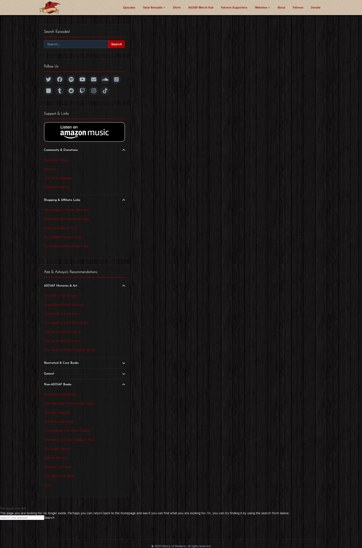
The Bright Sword (56, 449)
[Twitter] (48, 79)
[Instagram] (93, 90)
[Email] (93, 79)
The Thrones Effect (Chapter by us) (70, 350)
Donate (316, 7)
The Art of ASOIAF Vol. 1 (62, 332)
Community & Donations (61, 150)
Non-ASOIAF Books (57, 384)
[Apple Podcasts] (116, 79)
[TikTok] (105, 90)
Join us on (58, 178)
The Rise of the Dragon (60, 296)
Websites (261, 7)
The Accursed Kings (58, 421)
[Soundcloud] (105, 79)
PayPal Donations (56, 187)
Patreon (298, 7)
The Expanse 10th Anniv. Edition (67, 430)
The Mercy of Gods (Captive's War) (69, 440)
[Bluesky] (48, 90)
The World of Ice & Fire (60, 314)
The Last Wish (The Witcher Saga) (68, 403)
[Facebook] (59, 79)
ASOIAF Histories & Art (60, 285)
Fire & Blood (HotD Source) (64, 305)
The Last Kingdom (57, 412)
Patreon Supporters (234, 7)
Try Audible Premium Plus (62, 237)
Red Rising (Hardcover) (60, 394)
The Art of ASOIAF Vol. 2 (62, 341)
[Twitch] (82, 90)
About (281, 7)
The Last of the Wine (59, 476)
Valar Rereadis (153, 7)
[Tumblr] (59, 90)
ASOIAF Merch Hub (200, 7)
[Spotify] (71, 79)
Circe (47, 485)
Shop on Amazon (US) (60, 228)
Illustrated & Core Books (61, 363)
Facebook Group (56, 160)
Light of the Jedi (55, 458)
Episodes (129, 7)
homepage (128, 513)
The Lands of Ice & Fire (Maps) (66, 323)
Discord (49, 169)
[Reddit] (71, 90)
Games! (49, 373)
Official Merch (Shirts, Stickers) (66, 210)
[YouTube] (82, 79)
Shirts (177, 7)
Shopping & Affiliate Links (62, 200)
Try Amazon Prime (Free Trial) (66, 246)
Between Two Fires (57, 467)
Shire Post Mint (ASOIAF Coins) (67, 219)
